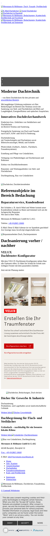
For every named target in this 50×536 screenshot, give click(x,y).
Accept (25, 523)
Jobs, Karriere (11, 463)
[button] (25, 79)
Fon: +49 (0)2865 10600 (11, 452)
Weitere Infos (6, 412)
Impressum (10, 477)
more (40, 523)
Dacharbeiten (11, 468)
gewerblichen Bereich (10, 100)
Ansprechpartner (13, 466)
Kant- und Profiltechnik (15, 473)
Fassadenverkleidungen (15, 470)
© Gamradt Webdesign (10, 490)
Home (8, 461)
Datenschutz (11, 479)
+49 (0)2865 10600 (16, 223)
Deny (10, 523)
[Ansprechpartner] (11, 13)
